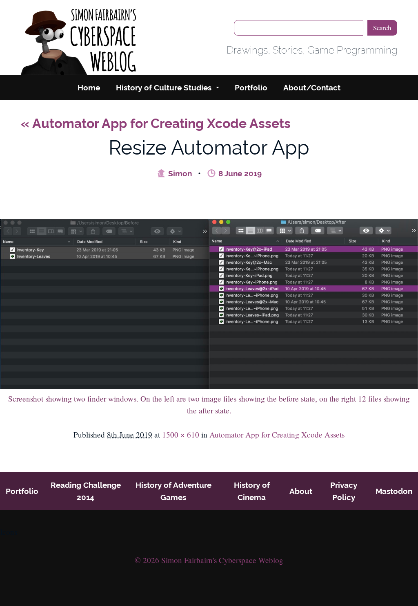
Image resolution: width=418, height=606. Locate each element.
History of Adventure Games (173, 491)
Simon (179, 173)
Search (382, 27)
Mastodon (394, 491)
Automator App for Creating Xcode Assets (156, 123)
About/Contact (311, 87)
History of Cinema (252, 491)
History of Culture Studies (163, 87)
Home (89, 87)
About (300, 491)
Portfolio (251, 87)
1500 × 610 (180, 434)
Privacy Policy (343, 491)
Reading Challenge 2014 (86, 491)
